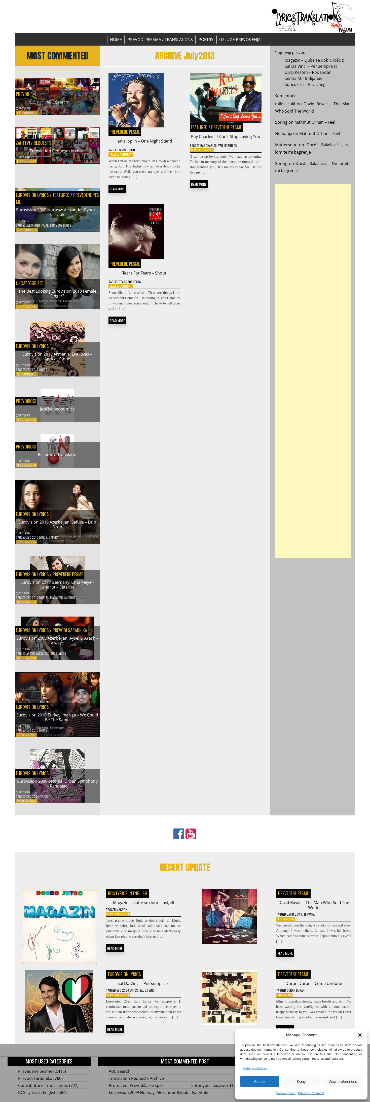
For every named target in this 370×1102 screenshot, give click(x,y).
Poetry (206, 39)
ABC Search (57, 102)
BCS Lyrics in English (127, 893)
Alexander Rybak (37, 225)
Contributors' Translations (43, 1085)
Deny (301, 1081)
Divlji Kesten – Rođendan (308, 72)
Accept (260, 1081)
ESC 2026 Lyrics (127, 990)
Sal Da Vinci (147, 990)
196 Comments (26, 420)
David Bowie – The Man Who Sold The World (313, 905)
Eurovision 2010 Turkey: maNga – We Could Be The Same (57, 717)
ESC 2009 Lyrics (60, 225)
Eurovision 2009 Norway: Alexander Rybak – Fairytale (57, 212)
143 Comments (26, 735)
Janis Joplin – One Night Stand (144, 141)
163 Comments (26, 658)
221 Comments (26, 374)
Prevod (22, 94)
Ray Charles (208, 145)
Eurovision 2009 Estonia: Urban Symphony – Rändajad (57, 783)
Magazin (122, 909)
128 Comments (26, 801)
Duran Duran (296, 990)
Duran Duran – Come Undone (313, 983)
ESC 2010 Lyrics (36, 369)
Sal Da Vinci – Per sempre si (311, 66)
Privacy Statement (311, 1093)
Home (116, 39)
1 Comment (284, 995)
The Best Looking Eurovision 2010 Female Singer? (57, 293)
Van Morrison (227, 145)
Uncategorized (30, 283)
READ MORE (117, 188)
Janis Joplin (127, 150)
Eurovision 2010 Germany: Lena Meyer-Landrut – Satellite (57, 584)
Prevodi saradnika (70, 630)
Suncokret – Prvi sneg (305, 84)
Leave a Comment (121, 154)
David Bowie (295, 914)
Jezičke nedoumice (57, 409)
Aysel (39, 653)
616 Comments (26, 161)
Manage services (255, 1068)
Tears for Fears (130, 282)
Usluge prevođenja (240, 39)
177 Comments (26, 542)
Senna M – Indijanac (303, 78)
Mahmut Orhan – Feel (314, 122)
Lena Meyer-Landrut (62, 597)
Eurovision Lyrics (32, 195)
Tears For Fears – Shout (144, 273)
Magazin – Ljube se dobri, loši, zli (315, 60)
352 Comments (27, 230)
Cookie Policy (285, 1093)
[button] (359, 1035)
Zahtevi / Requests (33, 143)
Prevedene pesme (68, 574)
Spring (281, 122)
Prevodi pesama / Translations (160, 39)
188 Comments (26, 465)
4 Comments (285, 919)
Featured (61, 195)
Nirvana (309, 914)
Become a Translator (57, 454)
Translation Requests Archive (57, 151)
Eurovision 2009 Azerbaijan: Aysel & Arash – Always (57, 640)
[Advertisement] (313, 371)
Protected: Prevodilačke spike (137, 1085)
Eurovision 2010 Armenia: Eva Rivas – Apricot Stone (57, 356)
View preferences (342, 1081)
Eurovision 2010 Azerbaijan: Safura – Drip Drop (57, 524)
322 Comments (27, 306)
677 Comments (26, 113)
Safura (53, 537)
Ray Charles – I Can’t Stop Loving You (225, 136)
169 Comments (26, 602)
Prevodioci (26, 401)
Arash (30, 653)
